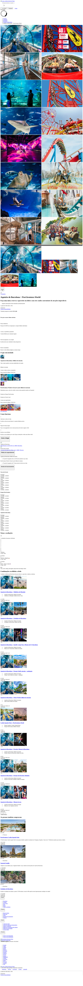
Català (4, 946)
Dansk (4, 948)
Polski (4, 960)
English (4, 945)
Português (5, 959)
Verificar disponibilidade (6, 309)
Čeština (4, 947)
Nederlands (5, 957)
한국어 (4, 954)
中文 (4, 964)
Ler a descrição (4, 381)
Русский (5, 961)
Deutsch (4, 949)
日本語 (4, 958)
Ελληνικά (5, 951)
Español (4, 952)
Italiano (4, 955)
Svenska (5, 963)
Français (5, 953)
